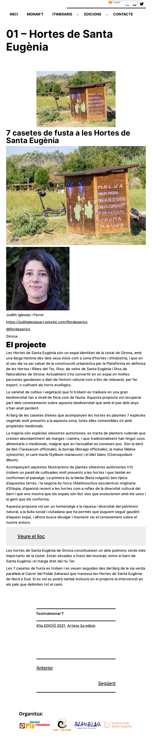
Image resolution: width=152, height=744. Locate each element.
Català (116, 2)
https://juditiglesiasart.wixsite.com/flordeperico (46, 322)
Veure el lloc (31, 536)
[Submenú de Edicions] (107, 14)
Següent (107, 683)
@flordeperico (18, 329)
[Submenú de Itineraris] (78, 14)
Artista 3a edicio (81, 626)
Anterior (44, 667)
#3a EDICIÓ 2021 (50, 626)
